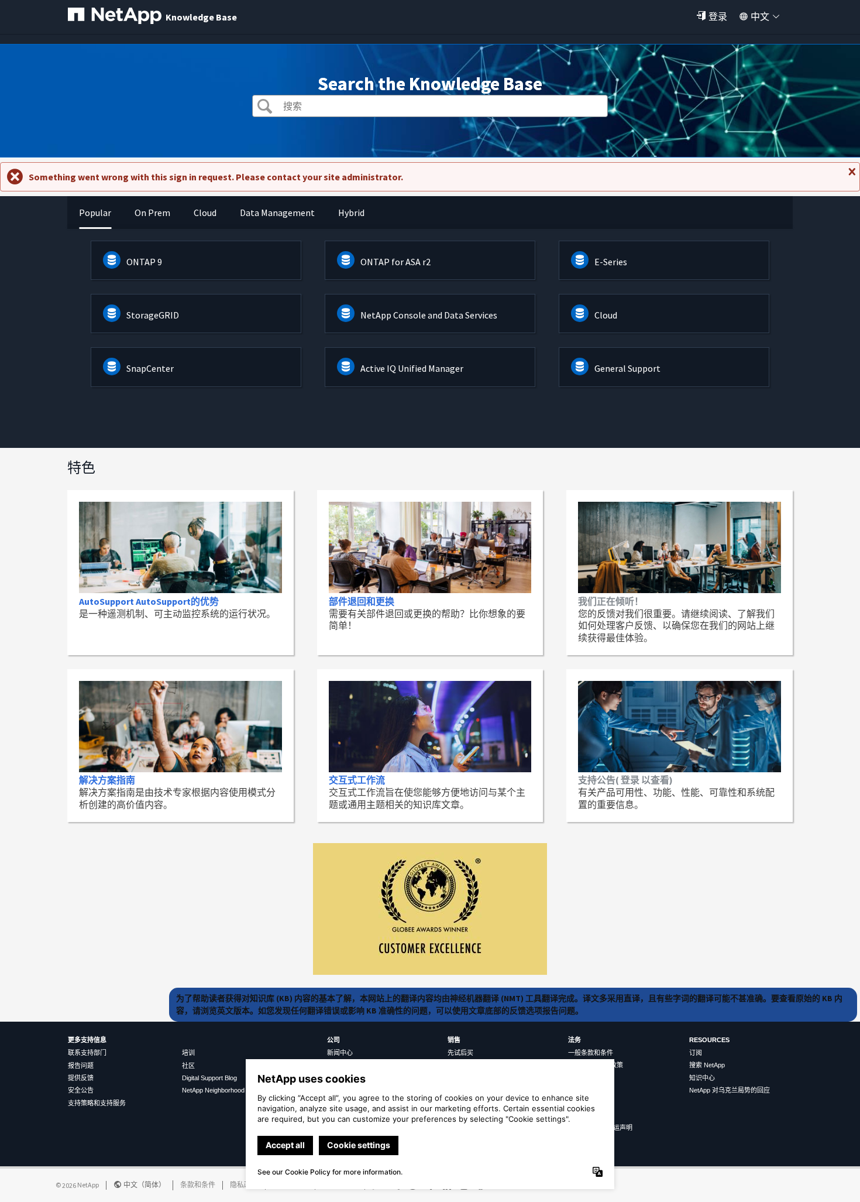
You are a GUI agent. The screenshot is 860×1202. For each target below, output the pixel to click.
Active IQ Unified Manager (411, 368)
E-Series (610, 262)
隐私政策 (244, 1184)
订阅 (695, 1052)
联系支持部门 (87, 1052)
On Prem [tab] (152, 212)
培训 (188, 1052)
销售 (454, 1039)
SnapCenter (150, 368)
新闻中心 (340, 1052)
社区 (188, 1065)
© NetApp (77, 1184)
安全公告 (81, 1090)
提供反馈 (81, 1077)
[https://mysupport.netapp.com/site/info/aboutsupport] (430, 971)
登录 (717, 16)
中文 (760, 16)
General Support (627, 368)
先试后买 (460, 1052)
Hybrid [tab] (351, 212)
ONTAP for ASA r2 (395, 262)
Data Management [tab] (277, 212)
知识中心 (702, 1077)
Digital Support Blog (209, 1077)
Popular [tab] (95, 212)
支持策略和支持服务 (97, 1103)
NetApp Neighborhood (213, 1090)
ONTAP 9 (144, 262)
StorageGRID (152, 315)
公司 (333, 1039)
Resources (709, 1039)
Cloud (605, 315)
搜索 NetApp (707, 1065)
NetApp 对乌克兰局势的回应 (729, 1090)
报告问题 (81, 1065)
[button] (264, 107)
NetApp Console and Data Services (428, 315)
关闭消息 (850, 176)
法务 (574, 1039)
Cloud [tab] (205, 212)
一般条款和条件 (590, 1052)
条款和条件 (197, 1184)
